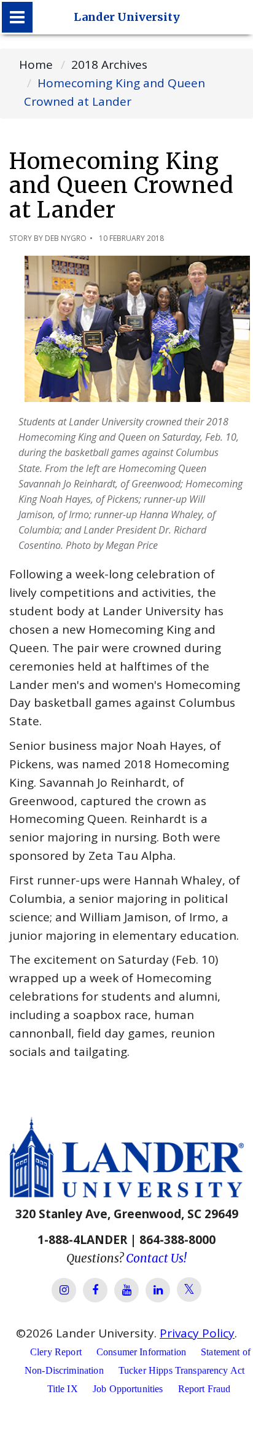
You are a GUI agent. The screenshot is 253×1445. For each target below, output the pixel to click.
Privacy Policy (197, 1333)
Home (36, 65)
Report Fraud (204, 1389)
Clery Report (56, 1352)
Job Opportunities (128, 1389)
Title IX (62, 1389)
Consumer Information (141, 1352)
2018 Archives (109, 65)
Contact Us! (156, 1258)
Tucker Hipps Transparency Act (181, 1370)
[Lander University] (17, 17)
